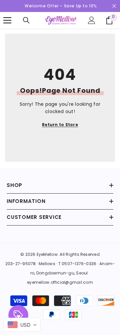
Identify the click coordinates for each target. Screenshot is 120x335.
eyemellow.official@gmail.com (60, 282)
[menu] (7, 20)
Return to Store (60, 124)
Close (114, 6)
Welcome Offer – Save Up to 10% (61, 6)
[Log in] (91, 20)
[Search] (26, 20)
